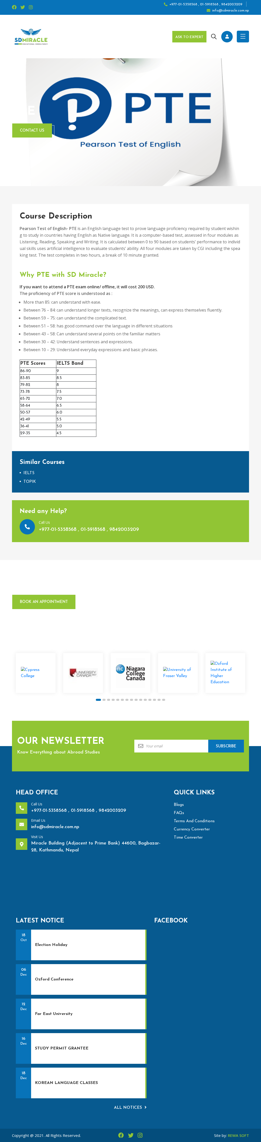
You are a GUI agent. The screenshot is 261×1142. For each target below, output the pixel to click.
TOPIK (29, 482)
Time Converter (188, 838)
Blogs (179, 805)
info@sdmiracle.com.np (230, 11)
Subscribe (226, 746)
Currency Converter (192, 829)
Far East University (54, 1014)
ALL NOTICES (128, 1108)
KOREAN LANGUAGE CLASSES (66, 1083)
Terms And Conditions (194, 821)
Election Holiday (51, 945)
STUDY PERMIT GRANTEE (61, 1048)
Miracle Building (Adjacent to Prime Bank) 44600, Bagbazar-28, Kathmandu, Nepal (95, 847)
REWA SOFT (238, 1135)
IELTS (28, 473)
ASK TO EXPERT (189, 37)
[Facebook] (14, 7)
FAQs (179, 813)
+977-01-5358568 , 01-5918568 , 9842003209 (205, 4)
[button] (98, 700)
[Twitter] (22, 7)
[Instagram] (31, 7)
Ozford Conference (54, 979)
